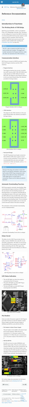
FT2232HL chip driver (7, 42)
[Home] (2, 7)
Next (24, 384)
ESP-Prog (6, 7)
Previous (6, 384)
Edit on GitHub (16, 394)
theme (15, 401)
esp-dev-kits (15, 2)
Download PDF (22, 8)
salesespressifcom (17, 380)
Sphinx (8, 401)
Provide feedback (7, 394)
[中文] (3, 20)
